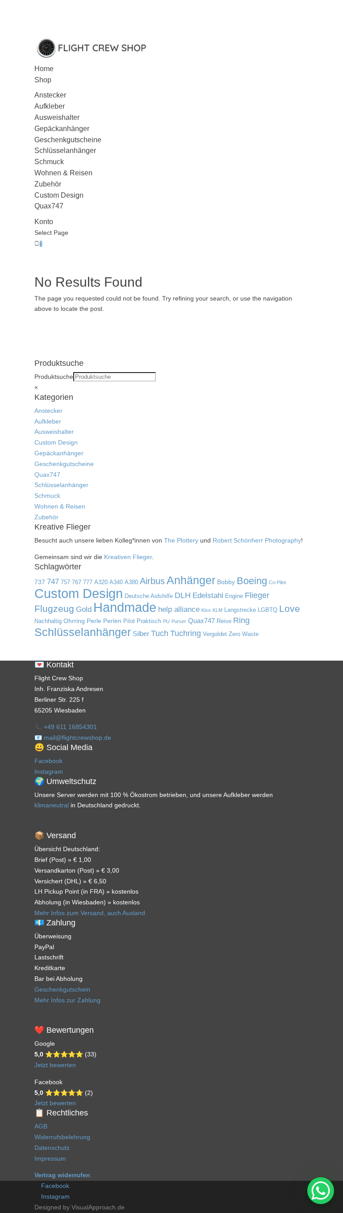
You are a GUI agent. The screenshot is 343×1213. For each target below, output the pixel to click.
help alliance (179, 609)
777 (87, 582)
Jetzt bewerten (55, 1065)
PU (166, 621)
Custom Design (59, 195)
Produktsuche (53, 376)
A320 (101, 582)
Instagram (48, 771)
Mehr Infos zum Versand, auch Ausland (89, 912)
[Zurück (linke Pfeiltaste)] (15, 606)
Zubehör (47, 184)
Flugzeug (54, 608)
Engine (234, 596)
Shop (42, 80)
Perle (94, 620)
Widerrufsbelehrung (62, 1137)
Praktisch (149, 621)
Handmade (124, 607)
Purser (179, 621)
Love (289, 608)
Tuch (159, 633)
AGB (40, 1126)
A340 (116, 582)
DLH (183, 595)
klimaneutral (51, 805)
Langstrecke (240, 610)
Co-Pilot (277, 582)
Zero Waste (244, 634)
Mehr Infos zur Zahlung (67, 1000)
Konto (43, 221)
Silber (141, 633)
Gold (84, 609)
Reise (224, 621)
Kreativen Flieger (128, 556)
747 (53, 581)
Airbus (152, 581)
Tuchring (185, 633)
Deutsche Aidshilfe (149, 596)
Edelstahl (207, 595)
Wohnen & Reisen (63, 173)
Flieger (257, 595)
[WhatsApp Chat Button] (320, 1190)
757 (65, 582)
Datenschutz (52, 1147)
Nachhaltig (48, 621)
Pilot (129, 621)
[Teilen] (294, 10)
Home (44, 68)
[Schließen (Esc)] (313, 10)
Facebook (48, 760)
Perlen (112, 620)
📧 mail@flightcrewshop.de (72, 737)
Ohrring (74, 620)
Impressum (50, 1158)
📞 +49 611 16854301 (65, 726)
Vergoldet (215, 634)
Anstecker (50, 95)
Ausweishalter (56, 117)
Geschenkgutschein (62, 989)
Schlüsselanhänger (65, 150)
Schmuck (49, 161)
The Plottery (181, 540)
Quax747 (48, 206)
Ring (241, 620)
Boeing (252, 580)
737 (39, 581)
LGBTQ (267, 610)
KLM (217, 610)
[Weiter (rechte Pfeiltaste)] (327, 606)
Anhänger (191, 580)
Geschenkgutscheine (67, 140)
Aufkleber (49, 106)
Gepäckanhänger (61, 128)
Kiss (206, 610)
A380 (131, 582)
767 (76, 582)
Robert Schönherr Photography (257, 540)
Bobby (226, 581)
